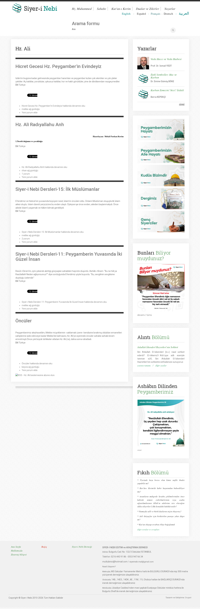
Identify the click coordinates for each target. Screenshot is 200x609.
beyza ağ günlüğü (30, 367)
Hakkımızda (16, 550)
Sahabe (101, 8)
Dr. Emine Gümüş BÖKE (162, 81)
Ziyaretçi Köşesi (19, 554)
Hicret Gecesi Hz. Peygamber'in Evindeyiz (58, 66)
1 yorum (26, 174)
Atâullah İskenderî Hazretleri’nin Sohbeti (157, 347)
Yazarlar (169, 8)
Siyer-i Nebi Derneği (82, 546)
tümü (182, 104)
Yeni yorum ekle (30, 112)
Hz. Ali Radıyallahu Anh (39, 124)
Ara (73, 29)
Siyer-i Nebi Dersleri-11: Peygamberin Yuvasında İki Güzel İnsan (68, 256)
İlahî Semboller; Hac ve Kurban (164, 76)
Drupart (188, 598)
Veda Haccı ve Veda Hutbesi (166, 59)
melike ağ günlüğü (31, 109)
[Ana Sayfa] (39, 8)
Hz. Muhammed (82, 8)
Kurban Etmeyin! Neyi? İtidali (167, 90)
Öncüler (23, 320)
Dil (16, 85)
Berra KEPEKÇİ (158, 97)
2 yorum (26, 238)
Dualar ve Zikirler (147, 8)
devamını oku (53, 106)
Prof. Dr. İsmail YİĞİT (161, 66)
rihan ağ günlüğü (30, 170)
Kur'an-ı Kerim (121, 8)
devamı (141, 315)
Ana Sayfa (16, 546)
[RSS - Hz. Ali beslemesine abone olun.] (35, 375)
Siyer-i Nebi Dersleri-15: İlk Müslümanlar (57, 189)
